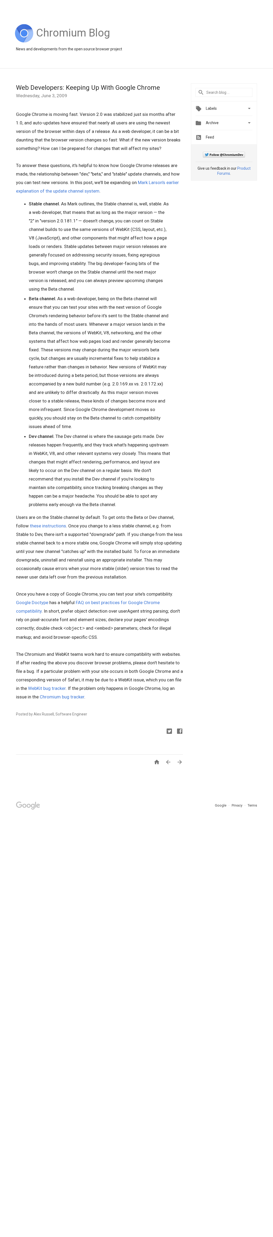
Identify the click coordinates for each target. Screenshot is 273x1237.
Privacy (237, 805)
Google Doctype (32, 602)
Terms (252, 805)
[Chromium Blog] (73, 41)
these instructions (48, 525)
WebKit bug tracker (47, 688)
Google (221, 805)
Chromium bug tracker (62, 696)
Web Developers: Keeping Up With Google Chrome (88, 87)
